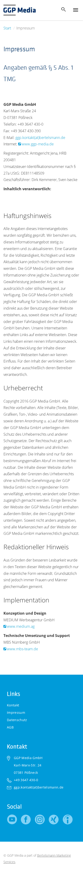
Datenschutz (17, 720)
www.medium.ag (21, 626)
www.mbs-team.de (22, 648)
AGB (10, 727)
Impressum (16, 712)
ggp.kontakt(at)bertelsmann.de (40, 137)
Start (7, 28)
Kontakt (13, 705)
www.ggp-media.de (38, 144)
